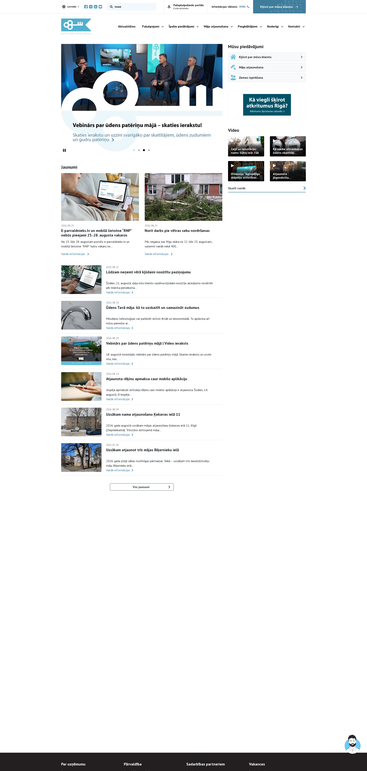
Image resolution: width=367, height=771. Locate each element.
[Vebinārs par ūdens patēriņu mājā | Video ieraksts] (81, 350)
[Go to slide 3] (144, 150)
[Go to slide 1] (134, 150)
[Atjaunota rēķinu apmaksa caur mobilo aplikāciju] (81, 386)
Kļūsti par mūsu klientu (276, 7)
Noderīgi (273, 26)
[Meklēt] (110, 7)
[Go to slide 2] (139, 150)
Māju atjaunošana (216, 26)
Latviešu (71, 6)
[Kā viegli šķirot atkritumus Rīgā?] (267, 105)
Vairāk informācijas (73, 254)
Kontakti (294, 26)
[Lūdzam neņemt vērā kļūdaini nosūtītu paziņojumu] (81, 279)
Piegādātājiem (247, 26)
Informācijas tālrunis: (228, 6)
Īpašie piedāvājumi (181, 26)
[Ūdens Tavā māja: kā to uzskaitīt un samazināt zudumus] (81, 315)
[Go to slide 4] (149, 150)
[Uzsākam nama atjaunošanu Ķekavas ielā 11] (81, 422)
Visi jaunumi (141, 487)
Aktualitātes (127, 26)
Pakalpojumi (150, 26)
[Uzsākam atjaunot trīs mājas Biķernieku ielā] (81, 457)
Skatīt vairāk (236, 188)
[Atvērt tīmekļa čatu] (352, 744)
